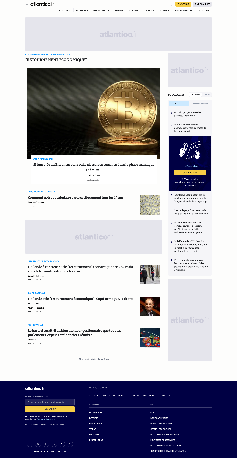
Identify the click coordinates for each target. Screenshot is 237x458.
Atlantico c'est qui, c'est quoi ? (106, 395)
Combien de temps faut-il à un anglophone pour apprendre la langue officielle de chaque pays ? (191, 198)
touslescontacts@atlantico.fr (50, 451)
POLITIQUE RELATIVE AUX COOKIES (165, 445)
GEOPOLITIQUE (101, 10)
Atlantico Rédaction (36, 202)
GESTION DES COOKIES (160, 429)
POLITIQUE (65, 10)
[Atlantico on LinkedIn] (54, 444)
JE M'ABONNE (183, 4)
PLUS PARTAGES (200, 103)
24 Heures (195, 94)
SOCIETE (133, 10)
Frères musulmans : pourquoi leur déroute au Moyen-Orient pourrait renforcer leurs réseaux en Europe (191, 265)
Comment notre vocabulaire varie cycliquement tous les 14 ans (76, 197)
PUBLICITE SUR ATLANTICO (162, 423)
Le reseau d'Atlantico (142, 395)
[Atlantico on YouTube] (70, 444)
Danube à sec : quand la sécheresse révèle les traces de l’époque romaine (190, 127)
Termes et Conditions (46, 419)
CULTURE (204, 10)
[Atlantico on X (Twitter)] (38, 444)
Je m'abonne (190, 172)
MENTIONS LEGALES (159, 418)
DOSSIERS (93, 418)
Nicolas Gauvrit (34, 339)
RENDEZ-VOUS (95, 423)
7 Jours (206, 94)
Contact (165, 395)
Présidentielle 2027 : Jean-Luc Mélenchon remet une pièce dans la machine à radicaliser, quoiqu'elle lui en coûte (191, 246)
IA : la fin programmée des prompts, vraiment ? (187, 114)
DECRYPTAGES (95, 412)
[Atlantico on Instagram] (62, 444)
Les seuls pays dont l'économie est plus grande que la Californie (191, 212)
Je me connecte (202, 4)
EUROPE (119, 10)
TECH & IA (149, 10)
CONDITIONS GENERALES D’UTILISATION (168, 451)
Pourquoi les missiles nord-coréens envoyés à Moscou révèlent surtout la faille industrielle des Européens (188, 227)
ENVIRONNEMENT (184, 10)
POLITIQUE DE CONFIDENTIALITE (164, 434)
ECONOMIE (82, 10)
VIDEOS (92, 429)
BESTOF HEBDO (96, 440)
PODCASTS (94, 434)
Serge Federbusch (36, 276)
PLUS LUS (179, 103)
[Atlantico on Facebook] (46, 444)
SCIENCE (164, 10)
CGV (152, 412)
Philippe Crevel (94, 175)
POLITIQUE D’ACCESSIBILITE (162, 440)
